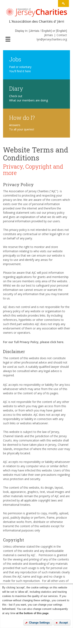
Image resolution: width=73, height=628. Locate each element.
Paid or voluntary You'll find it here (20, 69)
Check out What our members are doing (28, 98)
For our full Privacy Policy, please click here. (33, 342)
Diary (16, 88)
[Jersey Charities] (36, 13)
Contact (62, 35)
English (61, 31)
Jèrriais (48, 35)
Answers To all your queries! (21, 127)
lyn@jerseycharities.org (52, 39)
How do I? (22, 117)
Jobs (15, 59)
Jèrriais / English (40, 31)
